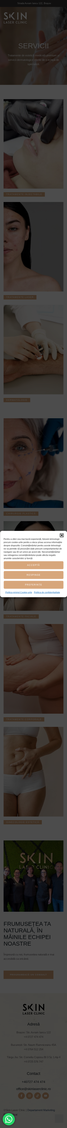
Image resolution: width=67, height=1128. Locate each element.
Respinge (34, 575)
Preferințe (33, 585)
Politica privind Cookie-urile (18, 592)
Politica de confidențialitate (47, 592)
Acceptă (33, 565)
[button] (61, 535)
